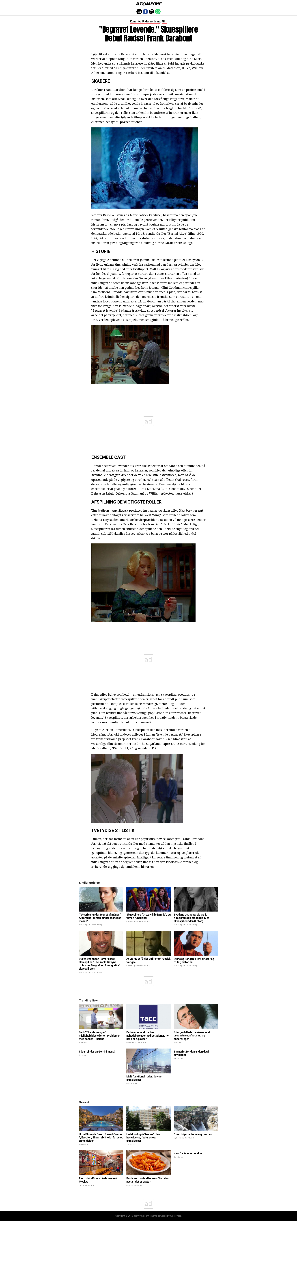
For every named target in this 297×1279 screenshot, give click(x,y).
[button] (81, 4)
